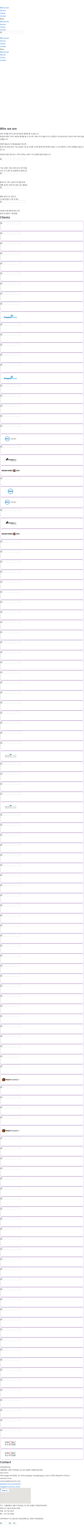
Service (3, 10)
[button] (42, 18)
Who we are (4, 7)
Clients (2, 13)
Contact (3, 16)
